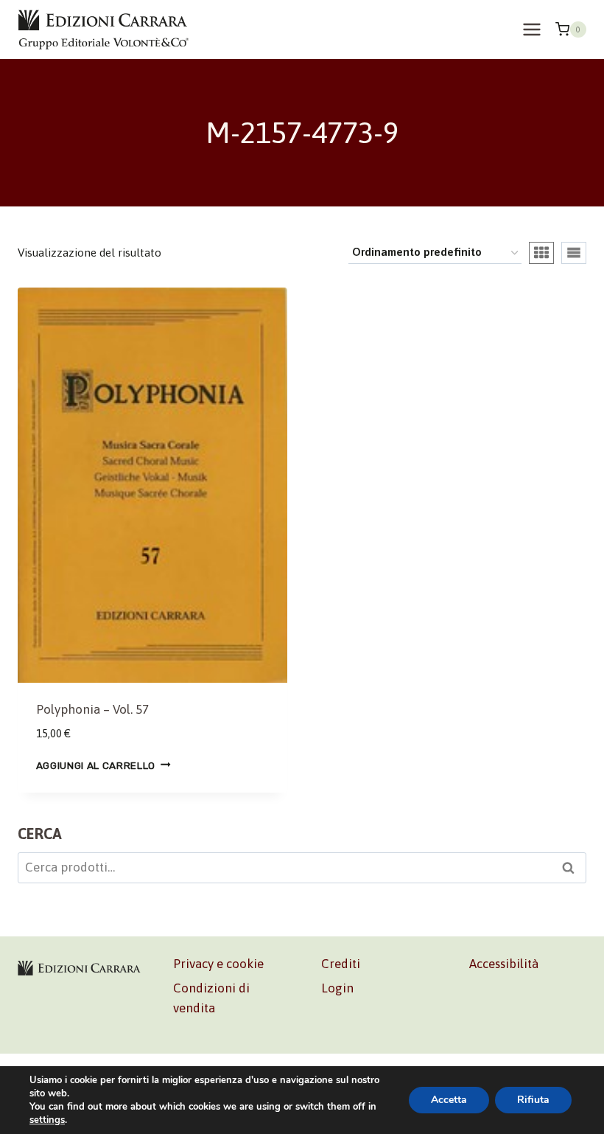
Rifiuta (533, 1100)
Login (337, 988)
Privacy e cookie (218, 963)
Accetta (449, 1100)
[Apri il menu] (531, 29)
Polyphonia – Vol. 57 (92, 709)
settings (47, 1120)
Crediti (340, 963)
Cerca (572, 870)
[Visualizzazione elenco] (573, 253)
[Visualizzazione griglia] (541, 253)
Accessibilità (503, 963)
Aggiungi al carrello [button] (96, 765)
